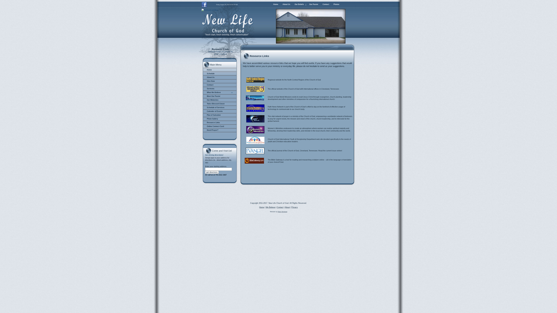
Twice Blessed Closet (216, 104)
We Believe (270, 207)
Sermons (210, 89)
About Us (211, 77)
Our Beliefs (299, 4)
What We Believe (214, 92)
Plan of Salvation (214, 115)
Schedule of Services (215, 108)
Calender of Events (215, 111)
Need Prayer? (212, 130)
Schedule (211, 74)
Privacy (294, 207)
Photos (336, 4)
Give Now (211, 81)
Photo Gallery (212, 119)
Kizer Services (282, 211)
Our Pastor (313, 4)
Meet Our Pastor (213, 96)
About (287, 207)
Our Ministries (212, 100)
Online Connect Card (215, 126)
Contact (210, 85)
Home (209, 70)
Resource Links (213, 123)
